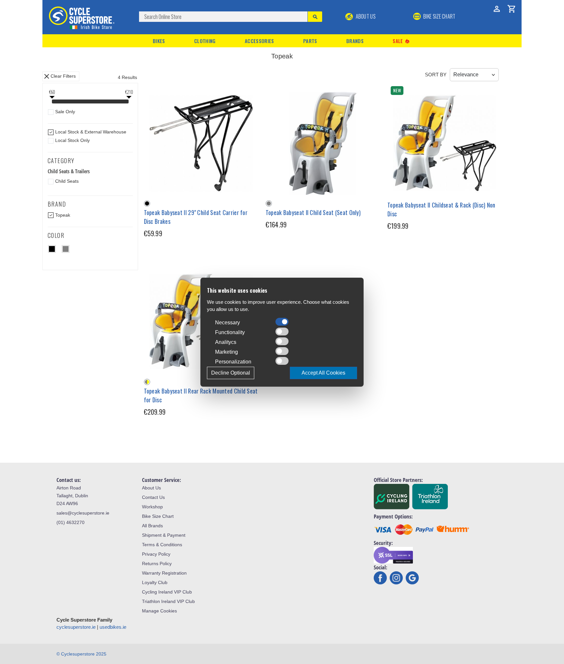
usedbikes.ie (113, 627)
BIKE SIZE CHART (439, 16)
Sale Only (65, 111)
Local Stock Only (72, 140)
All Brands (152, 525)
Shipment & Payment (163, 535)
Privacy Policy (156, 554)
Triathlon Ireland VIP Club (168, 601)
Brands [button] (355, 40)
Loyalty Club (154, 582)
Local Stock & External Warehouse (90, 131)
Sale (401, 41)
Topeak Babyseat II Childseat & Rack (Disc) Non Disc (441, 209)
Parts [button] (310, 40)
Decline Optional (230, 373)
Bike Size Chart (158, 516)
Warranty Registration (164, 573)
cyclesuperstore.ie (76, 627)
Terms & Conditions (162, 544)
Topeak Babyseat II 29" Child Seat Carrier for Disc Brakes (196, 216)
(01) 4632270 (70, 522)
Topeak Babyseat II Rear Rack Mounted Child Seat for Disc (201, 395)
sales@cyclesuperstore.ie (82, 513)
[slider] (51, 102)
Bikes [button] (159, 40)
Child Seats (67, 181)
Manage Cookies (159, 610)
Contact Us (153, 497)
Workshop (152, 506)
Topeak (62, 215)
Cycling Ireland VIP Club (167, 592)
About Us (365, 16)
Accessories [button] (259, 40)
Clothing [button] (204, 40)
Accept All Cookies (323, 373)
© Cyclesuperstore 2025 (81, 653)
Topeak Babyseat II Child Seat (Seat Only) (313, 212)
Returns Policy (157, 563)
